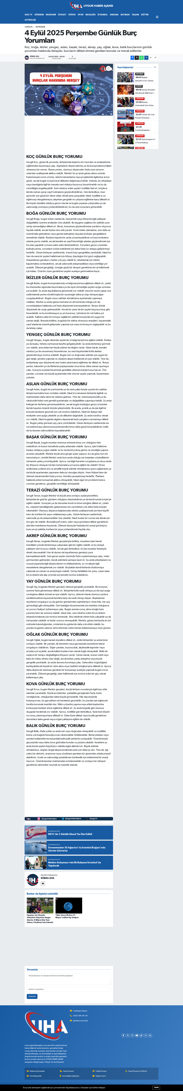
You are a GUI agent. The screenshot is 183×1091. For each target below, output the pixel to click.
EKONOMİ (51, 15)
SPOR (80, 15)
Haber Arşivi (101, 1076)
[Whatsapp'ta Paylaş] (141, 58)
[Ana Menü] (157, 17)
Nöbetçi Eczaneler (37, 1071)
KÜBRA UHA (47, 878)
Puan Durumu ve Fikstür (137, 1071)
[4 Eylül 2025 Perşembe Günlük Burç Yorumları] (69, 90)
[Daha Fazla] (146, 58)
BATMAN (125, 15)
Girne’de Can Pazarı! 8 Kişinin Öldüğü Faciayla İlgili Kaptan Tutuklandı (144, 116)
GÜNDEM (39, 15)
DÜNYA (72, 15)
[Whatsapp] (146, 1035)
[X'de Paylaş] (137, 58)
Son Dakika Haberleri (70, 1076)
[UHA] (91, 6)
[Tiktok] (141, 1035)
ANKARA (114, 15)
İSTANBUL (103, 15)
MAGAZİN (90, 15)
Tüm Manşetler (36, 1076)
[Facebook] (123, 1035)
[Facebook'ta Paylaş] (132, 58)
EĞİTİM (144, 15)
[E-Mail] (43, 884)
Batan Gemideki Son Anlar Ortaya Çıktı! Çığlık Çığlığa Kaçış (144, 104)
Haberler (28, 27)
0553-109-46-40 (80, 1016)
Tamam (156, 1087)
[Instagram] (132, 1035)
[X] (128, 1035)
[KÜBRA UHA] (33, 880)
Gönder (32, 996)
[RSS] (150, 1035)
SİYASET (62, 15)
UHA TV (28, 15)
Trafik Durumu (101, 1071)
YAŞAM (135, 15)
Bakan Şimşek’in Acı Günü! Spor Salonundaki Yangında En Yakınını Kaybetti (144, 79)
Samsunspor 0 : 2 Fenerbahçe (145, 141)
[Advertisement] (71, 134)
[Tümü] (155, 67)
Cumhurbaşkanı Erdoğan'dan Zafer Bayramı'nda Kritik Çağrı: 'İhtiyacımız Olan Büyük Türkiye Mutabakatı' (144, 129)
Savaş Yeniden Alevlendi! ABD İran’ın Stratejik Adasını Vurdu (145, 92)
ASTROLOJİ (30, 20)
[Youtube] (137, 1035)
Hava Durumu (68, 1071)
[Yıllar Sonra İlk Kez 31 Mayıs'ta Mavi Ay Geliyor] (69, 905)
